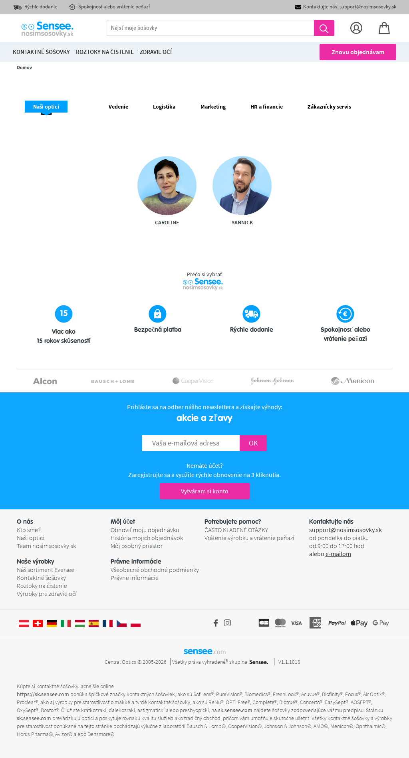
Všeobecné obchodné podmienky (155, 570)
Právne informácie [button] (136, 562)
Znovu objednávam (358, 52)
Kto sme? (28, 530)
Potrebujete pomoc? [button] (232, 522)
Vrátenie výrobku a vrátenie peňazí (249, 538)
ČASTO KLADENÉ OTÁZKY (236, 530)
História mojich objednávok (147, 538)
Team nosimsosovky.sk (46, 546)
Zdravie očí (156, 51)
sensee (205, 651)
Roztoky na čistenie (42, 586)
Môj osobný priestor (137, 546)
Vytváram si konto (204, 491)
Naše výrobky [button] (35, 562)
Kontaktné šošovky (41, 578)
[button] (64, 522)
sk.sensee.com (235, 710)
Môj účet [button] (123, 522)
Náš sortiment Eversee (45, 570)
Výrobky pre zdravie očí (47, 594)
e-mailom (338, 554)
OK (253, 442)
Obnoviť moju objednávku (145, 530)
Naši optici (30, 538)
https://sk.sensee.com (43, 694)
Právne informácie (135, 578)
